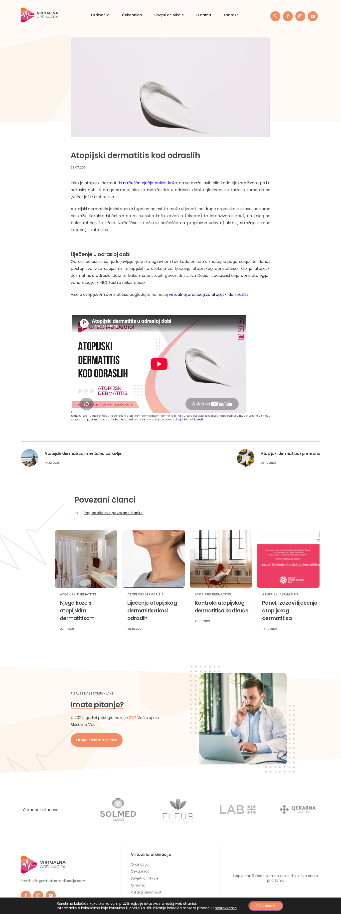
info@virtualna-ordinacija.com (58, 880)
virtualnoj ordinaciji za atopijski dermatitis (209, 294)
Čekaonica (132, 14)
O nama (203, 14)
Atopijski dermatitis (78, 594)
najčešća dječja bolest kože (150, 183)
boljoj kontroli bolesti (189, 419)
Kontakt (230, 14)
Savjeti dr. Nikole (169, 14)
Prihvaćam (265, 905)
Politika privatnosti (146, 892)
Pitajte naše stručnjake (96, 739)
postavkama (226, 908)
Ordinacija (100, 14)
